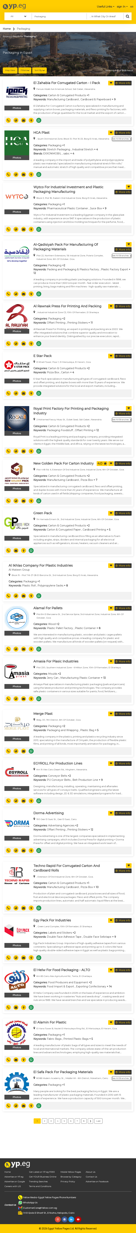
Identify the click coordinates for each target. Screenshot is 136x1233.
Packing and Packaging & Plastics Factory (73, 269)
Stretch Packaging (58, 149)
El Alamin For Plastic (49, 1022)
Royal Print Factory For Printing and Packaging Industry (71, 411)
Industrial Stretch (82, 149)
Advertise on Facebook (97, 1181)
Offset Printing (56, 322)
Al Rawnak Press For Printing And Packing (67, 306)
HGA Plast (41, 133)
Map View (10, 70)
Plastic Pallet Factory (60, 628)
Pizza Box (53, 372)
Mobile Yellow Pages (71, 1172)
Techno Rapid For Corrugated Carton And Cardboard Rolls (66, 868)
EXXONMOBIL (52, 153)
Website (17, 120)
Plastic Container (85, 628)
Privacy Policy (68, 1181)
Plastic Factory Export (114, 269)
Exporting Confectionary (91, 986)
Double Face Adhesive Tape (64, 936)
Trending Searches (38, 1181)
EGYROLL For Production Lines (57, 763)
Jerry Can (52, 677)
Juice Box (96, 208)
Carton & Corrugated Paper (64, 529)
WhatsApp (40, 120)
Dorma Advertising (48, 813)
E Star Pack (42, 356)
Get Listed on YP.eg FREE (42, 1172)
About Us (90, 1172)
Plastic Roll (29, 585)
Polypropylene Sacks (50, 585)
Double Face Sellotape (97, 936)
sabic (66, 153)
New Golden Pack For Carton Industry (63, 463)
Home (7, 28)
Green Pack (42, 513)
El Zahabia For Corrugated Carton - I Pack (66, 83)
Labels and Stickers (60, 932)
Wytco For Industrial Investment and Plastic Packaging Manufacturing (68, 189)
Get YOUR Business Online (42, 1176)
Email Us (25, 120)
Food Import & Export (60, 986)
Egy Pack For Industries (52, 920)
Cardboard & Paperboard (96, 99)
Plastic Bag (87, 730)
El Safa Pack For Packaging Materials (63, 1072)
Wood (52, 624)
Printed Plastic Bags (76, 1038)
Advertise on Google (14, 1181)
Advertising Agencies (61, 825)
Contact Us (91, 1176)
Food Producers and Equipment (68, 982)
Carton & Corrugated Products (67, 95)
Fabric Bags (54, 1038)
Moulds (52, 673)
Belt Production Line (85, 779)
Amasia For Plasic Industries (55, 661)
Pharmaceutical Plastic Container (67, 208)
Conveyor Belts (57, 775)
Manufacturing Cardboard (63, 99)
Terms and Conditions (40, 1186)
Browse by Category (71, 1176)
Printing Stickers (77, 322)
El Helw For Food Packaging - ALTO (61, 970)
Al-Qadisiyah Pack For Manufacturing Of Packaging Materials (65, 247)
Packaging (54, 145)
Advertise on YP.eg (13, 1176)
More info (125, 83)
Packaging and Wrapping (62, 730)
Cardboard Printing (94, 529)
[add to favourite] (111, 83)
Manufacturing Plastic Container (80, 677)
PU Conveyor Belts (58, 779)
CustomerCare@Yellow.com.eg (40, 1207)
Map (32, 120)
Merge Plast (43, 714)
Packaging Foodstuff (60, 430)
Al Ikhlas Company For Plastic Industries (41, 565)
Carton (65, 372)
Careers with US (12, 1186)
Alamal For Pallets (48, 608)
